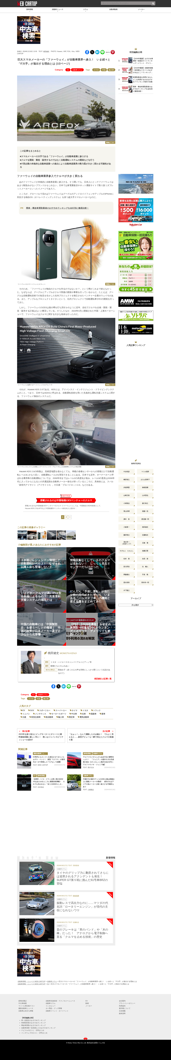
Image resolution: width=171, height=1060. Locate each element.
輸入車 (111, 70)
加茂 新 (145, 559)
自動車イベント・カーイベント (57, 1011)
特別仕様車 (36, 717)
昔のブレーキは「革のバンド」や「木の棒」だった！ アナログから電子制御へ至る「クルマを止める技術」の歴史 (82, 933)
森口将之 (145, 503)
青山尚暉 (127, 511)
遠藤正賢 (145, 551)
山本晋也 (145, 495)
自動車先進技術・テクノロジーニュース (60, 1001)
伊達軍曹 (127, 487)
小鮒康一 (127, 527)
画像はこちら (110, 142)
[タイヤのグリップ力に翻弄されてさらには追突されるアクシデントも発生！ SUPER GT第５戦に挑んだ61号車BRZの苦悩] (36, 873)
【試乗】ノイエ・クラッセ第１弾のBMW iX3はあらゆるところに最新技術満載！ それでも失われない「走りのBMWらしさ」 (49, 781)
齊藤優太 (127, 574)
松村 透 (127, 559)
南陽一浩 (145, 511)
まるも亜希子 (145, 479)
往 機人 (145, 566)
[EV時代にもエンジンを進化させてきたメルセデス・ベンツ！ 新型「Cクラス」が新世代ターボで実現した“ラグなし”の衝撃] (24, 760)
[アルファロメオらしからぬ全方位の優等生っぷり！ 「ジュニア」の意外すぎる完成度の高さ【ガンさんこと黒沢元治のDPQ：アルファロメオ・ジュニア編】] (74, 760)
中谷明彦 (127, 471)
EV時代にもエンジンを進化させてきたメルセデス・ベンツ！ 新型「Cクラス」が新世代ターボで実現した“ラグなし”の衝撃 (49, 759)
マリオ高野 (145, 471)
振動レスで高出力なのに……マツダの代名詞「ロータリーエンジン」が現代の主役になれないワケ (82, 906)
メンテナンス (40, 714)
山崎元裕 (127, 495)
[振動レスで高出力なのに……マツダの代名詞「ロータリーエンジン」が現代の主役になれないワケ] (36, 903)
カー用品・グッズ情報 (54, 1008)
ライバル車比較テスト (26, 1006)
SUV (32, 710)
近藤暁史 (145, 535)
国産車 (93, 714)
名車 (84, 714)
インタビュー (50, 1006)
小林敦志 (91, 789)
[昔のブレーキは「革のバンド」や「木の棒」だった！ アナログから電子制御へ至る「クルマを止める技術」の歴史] (36, 930)
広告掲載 (122, 1011)
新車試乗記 (87, 753)
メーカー (89, 1006)
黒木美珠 (127, 582)
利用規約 (122, 1006)
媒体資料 (122, 1013)
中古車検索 (22, 1003)
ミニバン (26, 714)
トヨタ (85, 710)
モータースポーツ (58, 714)
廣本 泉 (127, 519)
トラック (97, 710)
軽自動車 (49, 717)
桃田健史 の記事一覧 (103, 679)
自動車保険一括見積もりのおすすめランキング (38, 1028)
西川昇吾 (127, 566)
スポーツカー (44, 710)
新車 (103, 714)
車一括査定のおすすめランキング (33, 1020)
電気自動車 (84, 717)
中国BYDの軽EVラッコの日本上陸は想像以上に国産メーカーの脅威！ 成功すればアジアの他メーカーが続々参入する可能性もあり (98, 783)
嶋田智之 (127, 479)
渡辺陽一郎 (145, 519)
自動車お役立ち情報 (25, 1011)
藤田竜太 (127, 535)
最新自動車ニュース (40, 753)
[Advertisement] (66, 826)
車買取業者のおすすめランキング (33, 1023)
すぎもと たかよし (126, 551)
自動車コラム (77, 70)
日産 (24, 717)
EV (68, 70)
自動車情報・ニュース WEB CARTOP (31, 981)
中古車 (74, 714)
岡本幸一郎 (145, 582)
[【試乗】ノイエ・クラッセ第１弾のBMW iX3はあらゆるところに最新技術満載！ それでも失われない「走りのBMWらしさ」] (24, 782)
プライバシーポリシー (127, 1003)
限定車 (72, 717)
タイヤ (74, 710)
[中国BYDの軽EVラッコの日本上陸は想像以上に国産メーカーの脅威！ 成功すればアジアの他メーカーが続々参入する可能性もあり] (74, 782)
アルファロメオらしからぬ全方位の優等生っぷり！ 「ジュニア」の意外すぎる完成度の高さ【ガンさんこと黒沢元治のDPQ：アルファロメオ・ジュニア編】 (98, 760)
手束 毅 (145, 574)
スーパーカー (61, 710)
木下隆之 (127, 590)
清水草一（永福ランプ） (126, 543)
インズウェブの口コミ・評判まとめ (34, 1033)
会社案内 (122, 1001)
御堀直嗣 (76, 896)
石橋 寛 (145, 543)
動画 (87, 1003)
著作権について (124, 1008)
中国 (103, 70)
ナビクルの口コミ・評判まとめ (32, 1030)
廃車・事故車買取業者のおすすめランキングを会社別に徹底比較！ (57, 208)
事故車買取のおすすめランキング (33, 1025)
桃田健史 (46, 51)
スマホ (96, 70)
